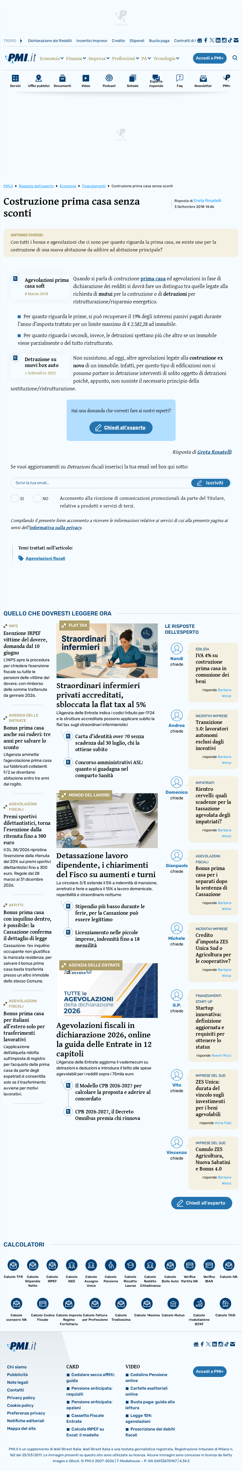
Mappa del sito (21, 1428)
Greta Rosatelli (207, 200)
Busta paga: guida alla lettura (150, 1404)
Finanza (74, 58)
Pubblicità (17, 1374)
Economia (50, 58)
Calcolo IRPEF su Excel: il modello (85, 1432)
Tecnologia (164, 58)
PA (144, 58)
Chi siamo (17, 1367)
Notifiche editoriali (25, 1420)
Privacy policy (21, 1397)
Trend (10, 40)
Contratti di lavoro (190, 40)
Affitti (16, 905)
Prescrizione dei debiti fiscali (150, 1432)
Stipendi (137, 40)
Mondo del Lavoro (89, 795)
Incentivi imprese (91, 40)
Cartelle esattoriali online (146, 1391)
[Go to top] (204, 1451)
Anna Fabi (223, 1123)
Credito (118, 40)
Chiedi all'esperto (124, 427)
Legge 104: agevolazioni (138, 1418)
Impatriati (205, 783)
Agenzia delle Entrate (94, 965)
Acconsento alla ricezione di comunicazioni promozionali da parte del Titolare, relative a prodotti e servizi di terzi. (142, 501)
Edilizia (202, 649)
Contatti (15, 1390)
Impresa (97, 58)
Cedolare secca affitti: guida (90, 1377)
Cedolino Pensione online (146, 1377)
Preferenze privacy (26, 1413)
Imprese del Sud (210, 1076)
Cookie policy (20, 1405)
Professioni (123, 58)
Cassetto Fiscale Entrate (85, 1418)
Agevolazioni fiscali (45, 558)
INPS (13, 626)
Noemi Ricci (221, 1055)
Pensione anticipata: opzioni (89, 1404)
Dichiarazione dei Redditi (50, 40)
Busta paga (159, 40)
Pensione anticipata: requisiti (89, 1391)
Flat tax (78, 625)
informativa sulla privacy (55, 527)
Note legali (17, 1382)
